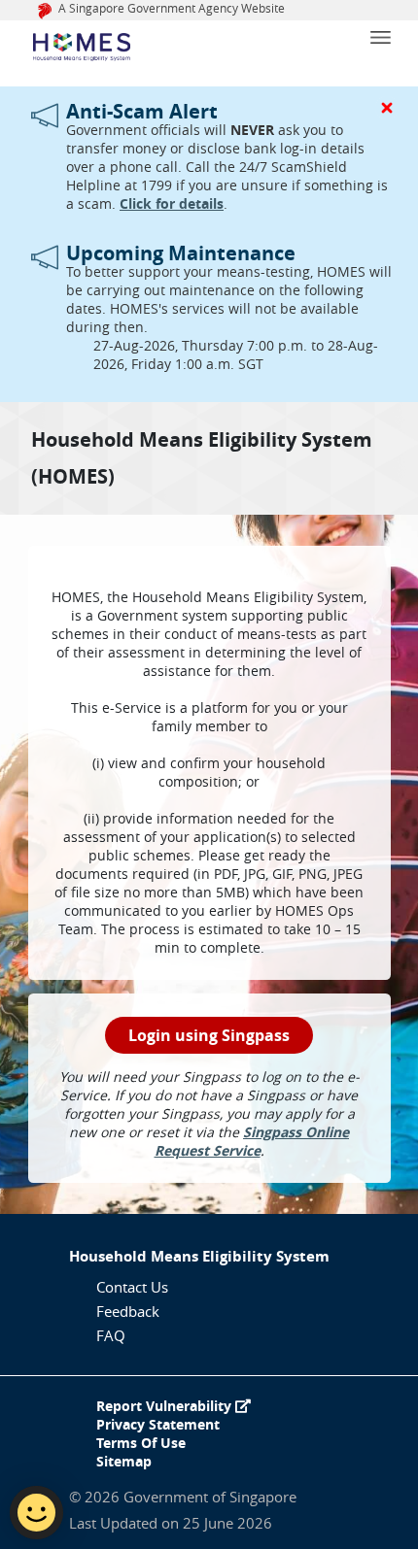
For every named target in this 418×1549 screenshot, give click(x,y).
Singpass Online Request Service (252, 1141)
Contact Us (132, 1286)
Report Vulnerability (165, 1406)
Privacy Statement (158, 1424)
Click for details (172, 203)
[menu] (394, 29)
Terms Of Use (141, 1442)
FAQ (110, 1335)
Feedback (127, 1311)
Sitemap (124, 1461)
